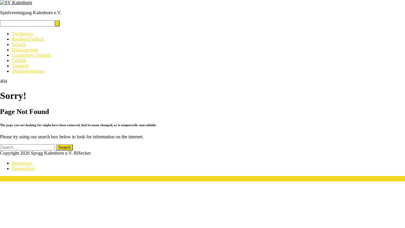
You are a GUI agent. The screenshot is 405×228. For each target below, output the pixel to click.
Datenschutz (23, 168)
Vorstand (20, 65)
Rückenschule (25, 49)
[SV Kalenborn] (16, 2)
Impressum (22, 163)
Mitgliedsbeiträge (28, 71)
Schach (18, 44)
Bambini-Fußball (28, 39)
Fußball (19, 60)
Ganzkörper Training (31, 55)
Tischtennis (22, 33)
